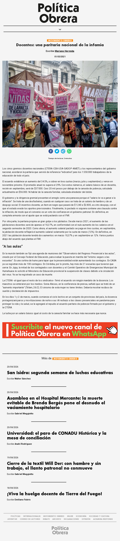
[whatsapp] (69, 151)
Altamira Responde (103, 519)
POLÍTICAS (15, 516)
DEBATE (46, 519)
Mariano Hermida (64, 51)
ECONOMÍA (81, 516)
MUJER (70, 516)
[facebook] (50, 151)
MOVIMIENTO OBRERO (60, 41)
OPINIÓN (86, 519)
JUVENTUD (12, 519)
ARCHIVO (56, 519)
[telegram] (63, 151)
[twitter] (57, 151)
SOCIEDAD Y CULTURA (99, 516)
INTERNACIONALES (32, 516)
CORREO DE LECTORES (30, 519)
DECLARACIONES (71, 519)
